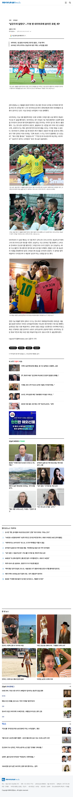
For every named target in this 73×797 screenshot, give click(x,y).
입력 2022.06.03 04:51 (23, 31)
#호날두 (29, 348)
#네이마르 (13, 348)
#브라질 (21, 348)
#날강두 (37, 348)
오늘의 (8, 687)
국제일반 (15, 20)
